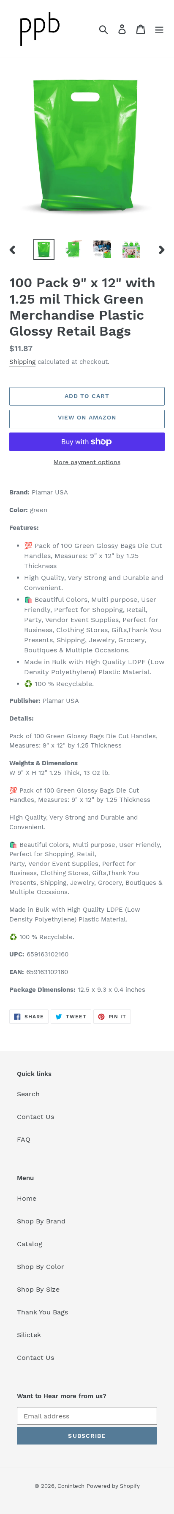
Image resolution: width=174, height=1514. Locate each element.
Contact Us (35, 1117)
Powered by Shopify (113, 1486)
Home (26, 1198)
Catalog (29, 1244)
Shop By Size (38, 1289)
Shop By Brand (41, 1221)
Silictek (29, 1335)
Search (28, 1094)
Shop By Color (40, 1267)
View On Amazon (87, 417)
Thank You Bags (42, 1312)
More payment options (87, 462)
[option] (44, 249)
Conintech (70, 1486)
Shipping (22, 362)
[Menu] (159, 28)
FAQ (23, 1139)
